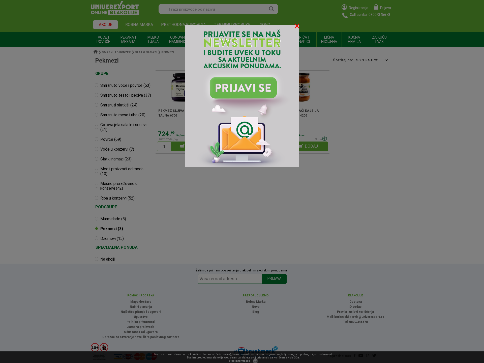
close (297, 26)
